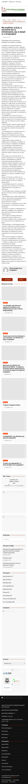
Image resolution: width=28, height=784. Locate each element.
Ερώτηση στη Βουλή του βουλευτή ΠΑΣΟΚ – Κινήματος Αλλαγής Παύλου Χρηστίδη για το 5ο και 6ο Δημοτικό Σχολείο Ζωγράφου (14, 368)
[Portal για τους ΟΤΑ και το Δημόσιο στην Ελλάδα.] (7, 687)
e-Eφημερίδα (5, 1)
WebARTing (14, 777)
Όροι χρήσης (5, 731)
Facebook (2, 4)
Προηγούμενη (8, 279)
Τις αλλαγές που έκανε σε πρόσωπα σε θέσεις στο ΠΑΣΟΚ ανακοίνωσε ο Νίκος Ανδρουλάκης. (13, 308)
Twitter (4, 4)
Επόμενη (21, 279)
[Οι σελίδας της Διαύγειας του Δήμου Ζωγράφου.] (7, 673)
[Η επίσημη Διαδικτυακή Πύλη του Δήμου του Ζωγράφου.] (7, 680)
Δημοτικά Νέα (6, 576)
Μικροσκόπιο (6, 589)
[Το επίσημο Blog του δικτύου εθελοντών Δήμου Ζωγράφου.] (16, 680)
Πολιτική (5, 302)
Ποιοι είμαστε (5, 734)
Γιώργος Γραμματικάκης (11, 405)
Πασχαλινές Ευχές (7, 558)
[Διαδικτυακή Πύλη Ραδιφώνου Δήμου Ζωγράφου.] (16, 673)
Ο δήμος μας (11, 1)
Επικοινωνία (18, 1)
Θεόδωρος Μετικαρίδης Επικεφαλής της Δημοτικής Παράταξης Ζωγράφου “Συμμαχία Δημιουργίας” (13, 551)
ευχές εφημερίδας (7, 586)
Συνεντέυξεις (6, 595)
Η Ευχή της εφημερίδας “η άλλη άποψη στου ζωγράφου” (13, 464)
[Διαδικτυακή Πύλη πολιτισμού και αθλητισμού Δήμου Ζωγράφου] (16, 687)
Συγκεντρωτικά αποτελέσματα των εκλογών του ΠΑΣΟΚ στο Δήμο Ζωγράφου (14, 337)
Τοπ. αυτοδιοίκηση (7, 602)
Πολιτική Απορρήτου (7, 728)
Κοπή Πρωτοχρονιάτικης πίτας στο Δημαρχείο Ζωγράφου (11, 564)
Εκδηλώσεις (6, 582)
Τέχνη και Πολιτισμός (8, 598)
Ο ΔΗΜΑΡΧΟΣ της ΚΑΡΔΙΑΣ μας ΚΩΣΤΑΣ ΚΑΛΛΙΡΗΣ (13, 437)
